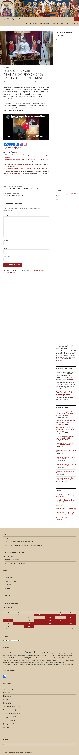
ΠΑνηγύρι (26, 658)
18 (39, 620)
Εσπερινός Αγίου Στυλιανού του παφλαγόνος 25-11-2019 (25, 159)
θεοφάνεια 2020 (40, 662)
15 (8, 620)
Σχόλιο (6, 215)
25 (39, 623)
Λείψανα (5, 658)
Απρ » (74, 629)
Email (5, 248)
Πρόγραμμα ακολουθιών (12, 559)
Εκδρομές (8, 584)
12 (50, 617)
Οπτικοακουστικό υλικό (10, 706)
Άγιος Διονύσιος (21, 653)
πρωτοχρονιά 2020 (51, 664)
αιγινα (45, 660)
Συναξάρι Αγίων (8, 717)
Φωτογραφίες (9, 577)
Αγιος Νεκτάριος (7, 655)
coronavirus (5, 653)
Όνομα (6, 240)
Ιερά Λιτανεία (40, 655)
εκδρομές (55, 660)
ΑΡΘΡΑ (7, 574)
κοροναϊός (61, 662)
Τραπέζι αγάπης (16, 660)
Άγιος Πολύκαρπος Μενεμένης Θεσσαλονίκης (19, 541)
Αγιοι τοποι (73, 653)
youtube (15, 653)
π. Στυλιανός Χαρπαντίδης (26, 82)
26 (50, 623)
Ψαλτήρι (7, 588)
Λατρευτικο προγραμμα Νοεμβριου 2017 (19, 164)
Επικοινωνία (74, 23)
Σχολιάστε (40, 82)
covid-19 (11, 653)
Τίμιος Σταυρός (7, 660)
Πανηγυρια (32, 657)
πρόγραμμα (60, 664)
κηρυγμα (47, 662)
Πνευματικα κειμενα (11, 566)
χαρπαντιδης (70, 664)
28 (71, 623)
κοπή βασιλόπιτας (53, 662)
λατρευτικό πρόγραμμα (9, 664)
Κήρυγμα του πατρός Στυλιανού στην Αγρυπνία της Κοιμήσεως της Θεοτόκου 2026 (65, 413)
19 (50, 620)
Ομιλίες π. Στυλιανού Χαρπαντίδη (15, 563)
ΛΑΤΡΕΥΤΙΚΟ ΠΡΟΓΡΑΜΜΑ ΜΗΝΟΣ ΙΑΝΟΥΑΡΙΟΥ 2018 (25, 169)
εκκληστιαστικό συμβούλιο (17, 662)
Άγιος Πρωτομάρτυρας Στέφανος (57, 653)
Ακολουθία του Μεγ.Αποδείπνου (13, 194)
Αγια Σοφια (67, 653)
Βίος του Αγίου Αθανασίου (14, 173)
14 (71, 617)
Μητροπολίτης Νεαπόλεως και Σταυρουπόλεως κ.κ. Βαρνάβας (24, 545)
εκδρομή (62, 660)
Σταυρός (70, 657)
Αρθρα (5, 692)
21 (71, 620)
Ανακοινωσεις (64, 23)
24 (29, 623)
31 (29, 626)
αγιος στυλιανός (39, 660)
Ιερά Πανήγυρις (51, 655)
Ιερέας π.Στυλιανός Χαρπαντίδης (66, 509)
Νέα (4, 699)
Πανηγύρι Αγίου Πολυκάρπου (61, 657)
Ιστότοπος (6, 256)
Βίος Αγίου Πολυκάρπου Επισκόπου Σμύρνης (18, 549)
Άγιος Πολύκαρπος (36, 652)
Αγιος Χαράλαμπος (31, 655)
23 (18, 623)
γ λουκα (49, 660)
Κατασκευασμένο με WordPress (24, 752)
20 (60, 620)
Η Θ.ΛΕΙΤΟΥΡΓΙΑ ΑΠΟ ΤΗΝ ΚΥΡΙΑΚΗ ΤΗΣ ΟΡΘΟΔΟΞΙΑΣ (21, 187)
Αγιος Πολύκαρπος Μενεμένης (18, 655)
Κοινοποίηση (12, 147)
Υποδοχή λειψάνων (11, 581)
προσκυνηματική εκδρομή (40, 664)
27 (60, 623)
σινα (66, 664)
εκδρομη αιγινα (6, 662)
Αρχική (25, 23)
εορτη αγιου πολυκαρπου (30, 662)
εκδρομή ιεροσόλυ (70, 660)
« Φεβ (5, 629)
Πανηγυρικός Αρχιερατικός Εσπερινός (45, 657)
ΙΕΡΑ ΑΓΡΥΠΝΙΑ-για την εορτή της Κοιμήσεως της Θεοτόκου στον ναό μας (65, 429)
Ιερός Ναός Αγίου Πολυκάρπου (15, 19)
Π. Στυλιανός (18, 658)
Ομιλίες (6, 68)
